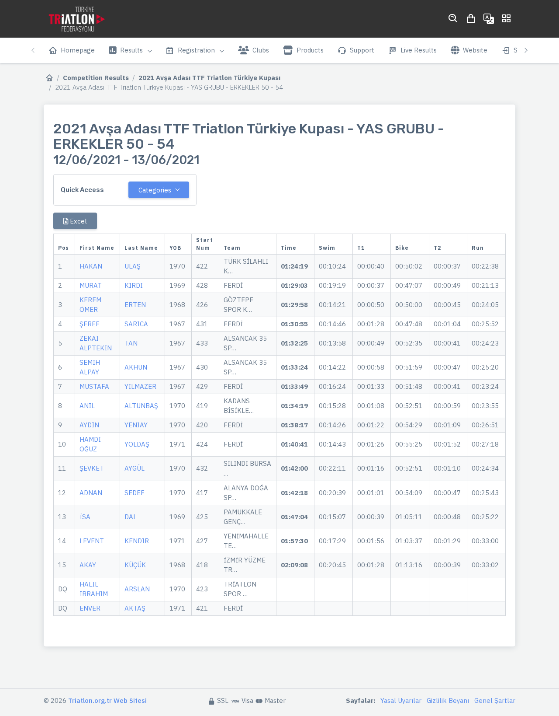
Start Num (204, 244)
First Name (96, 247)
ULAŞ (132, 266)
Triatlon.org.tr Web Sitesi (107, 700)
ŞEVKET (91, 468)
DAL (130, 517)
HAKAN (90, 266)
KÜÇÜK (135, 565)
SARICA (136, 324)
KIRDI (133, 285)
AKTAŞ (134, 608)
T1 (361, 247)
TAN (131, 343)
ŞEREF (89, 324)
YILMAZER (140, 386)
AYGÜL (134, 468)
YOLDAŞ (136, 444)
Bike (402, 247)
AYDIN (89, 425)
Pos (63, 247)
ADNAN (90, 493)
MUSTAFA (94, 386)
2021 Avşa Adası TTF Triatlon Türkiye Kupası (209, 77)
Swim (327, 247)
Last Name (141, 247)
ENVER (89, 608)
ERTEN (135, 304)
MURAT (90, 285)
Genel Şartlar (494, 700)
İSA (84, 517)
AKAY (87, 565)
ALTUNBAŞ (141, 406)
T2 (437, 247)
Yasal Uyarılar (400, 700)
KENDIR (136, 541)
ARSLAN (137, 589)
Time (289, 247)
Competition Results (96, 77)
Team (232, 247)
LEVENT (91, 541)
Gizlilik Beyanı (448, 700)
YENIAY (136, 425)
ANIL (87, 406)
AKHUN (135, 367)
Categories (154, 190)
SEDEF (134, 493)
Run (478, 247)
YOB (175, 247)
